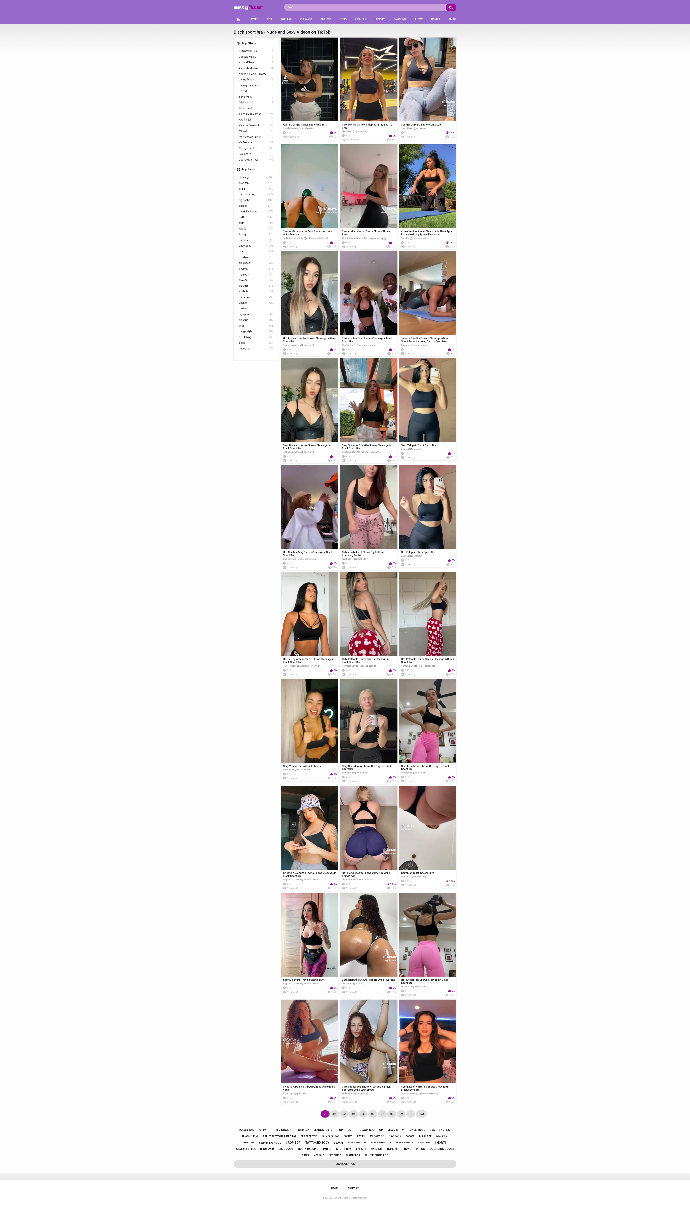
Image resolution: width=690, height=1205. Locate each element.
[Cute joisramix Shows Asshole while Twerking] (368, 935)
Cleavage (306, 19)
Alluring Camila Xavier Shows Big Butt (305, 124)
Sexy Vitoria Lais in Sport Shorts (302, 766)
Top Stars (249, 43)
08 (391, 1114)
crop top (256, 183)
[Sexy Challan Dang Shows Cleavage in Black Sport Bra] (368, 293)
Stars (254, 19)
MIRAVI (256, 131)
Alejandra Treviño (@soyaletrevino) (301, 879)
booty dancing (308, 1149)
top (340, 1130)
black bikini (250, 1136)
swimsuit (377, 1149)
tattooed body (317, 1142)
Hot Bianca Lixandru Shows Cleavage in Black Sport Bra (309, 340)
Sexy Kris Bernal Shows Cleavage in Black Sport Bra (425, 768)
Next (421, 1114)
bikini (256, 188)
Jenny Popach (256, 79)
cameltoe (256, 297)
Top (269, 19)
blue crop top (357, 1142)
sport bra (343, 1149)
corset (410, 1136)
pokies (256, 308)
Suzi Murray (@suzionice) (355, 772)
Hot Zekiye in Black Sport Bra (418, 552)
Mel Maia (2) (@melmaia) (354, 131)
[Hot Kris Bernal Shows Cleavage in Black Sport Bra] (427, 935)
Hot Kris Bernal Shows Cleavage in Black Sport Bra (424, 981)
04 (353, 1114)
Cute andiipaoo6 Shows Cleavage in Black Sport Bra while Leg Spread (366, 1088)
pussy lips (256, 348)
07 (382, 1114)
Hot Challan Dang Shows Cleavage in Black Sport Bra (308, 554)
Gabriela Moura (256, 56)
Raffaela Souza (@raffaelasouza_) (360, 666)
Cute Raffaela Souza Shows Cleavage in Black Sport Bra (365, 661)
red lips (392, 1149)
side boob (256, 262)
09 (401, 1114)
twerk (256, 228)
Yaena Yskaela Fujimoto (256, 74)
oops (256, 342)
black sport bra (245, 1149)
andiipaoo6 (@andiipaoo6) (355, 1093)
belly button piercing (279, 1136)
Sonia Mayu (256, 96)
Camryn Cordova (256, 148)
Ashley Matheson (256, 68)
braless (256, 280)
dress (420, 1149)
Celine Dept (256, 108)
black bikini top (381, 1142)
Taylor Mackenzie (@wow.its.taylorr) (301, 666)
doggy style (256, 331)
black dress (246, 1130)
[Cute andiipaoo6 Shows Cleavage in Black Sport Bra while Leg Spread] (368, 1041)
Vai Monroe (256, 142)
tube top (248, 1142)
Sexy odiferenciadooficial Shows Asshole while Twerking (307, 233)
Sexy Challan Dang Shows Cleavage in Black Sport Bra (367, 340)
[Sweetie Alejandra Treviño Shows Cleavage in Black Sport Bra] (309, 828)
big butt (256, 285)
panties (256, 240)
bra (256, 251)
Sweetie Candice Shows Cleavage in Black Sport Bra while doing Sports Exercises (425, 340)
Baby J (256, 91)
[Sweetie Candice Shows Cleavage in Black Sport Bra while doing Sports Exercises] (427, 293)
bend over (256, 257)
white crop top (376, 1155)
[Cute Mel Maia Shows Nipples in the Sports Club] (368, 79)
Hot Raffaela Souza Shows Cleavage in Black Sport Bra (427, 661)
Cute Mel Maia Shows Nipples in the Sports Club (367, 126)
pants (327, 1149)
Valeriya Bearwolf (256, 125)
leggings (256, 274)
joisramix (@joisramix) (353, 983)
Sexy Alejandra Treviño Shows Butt (303, 979)
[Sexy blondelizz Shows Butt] (427, 828)
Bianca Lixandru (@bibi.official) (298, 345)
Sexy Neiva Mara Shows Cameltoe (421, 124)
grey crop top (396, 1130)
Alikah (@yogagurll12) (294, 1093)
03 (344, 1114)
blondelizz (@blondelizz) (413, 876)
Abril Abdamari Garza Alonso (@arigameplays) (365, 238)
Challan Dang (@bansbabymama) (359, 345)
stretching (256, 337)
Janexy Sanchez (256, 85)
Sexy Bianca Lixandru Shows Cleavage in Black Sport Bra (306, 447)
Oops (343, 19)
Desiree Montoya (256, 159)
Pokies (435, 19)
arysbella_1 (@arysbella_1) (355, 559)
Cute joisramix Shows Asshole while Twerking (368, 979)
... (411, 1114)
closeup (256, 320)
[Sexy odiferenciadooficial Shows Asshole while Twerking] (309, 186)
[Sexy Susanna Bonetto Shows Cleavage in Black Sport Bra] (368, 400)
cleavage (256, 177)
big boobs (256, 200)
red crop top (309, 1136)
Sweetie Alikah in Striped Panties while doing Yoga (309, 1088)
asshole (256, 291)
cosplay (256, 268)
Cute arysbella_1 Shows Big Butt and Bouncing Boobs (363, 554)
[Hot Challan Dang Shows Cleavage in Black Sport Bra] (309, 507)
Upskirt (379, 19)
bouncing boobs (256, 211)
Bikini (452, 19)
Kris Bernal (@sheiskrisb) (413, 772)
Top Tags (248, 169)
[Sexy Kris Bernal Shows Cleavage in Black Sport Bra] (427, 721)
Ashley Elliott (256, 62)
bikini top (353, 1155)
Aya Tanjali (256, 119)
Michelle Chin (256, 102)
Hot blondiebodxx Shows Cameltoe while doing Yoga (366, 874)
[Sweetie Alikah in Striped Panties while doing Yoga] (309, 1041)
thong (256, 234)
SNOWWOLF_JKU (256, 51)
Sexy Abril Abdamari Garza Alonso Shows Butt (366, 233)
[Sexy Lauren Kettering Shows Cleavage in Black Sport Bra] (427, 1041)
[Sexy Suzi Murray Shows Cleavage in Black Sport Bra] (368, 721)
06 (372, 1114)
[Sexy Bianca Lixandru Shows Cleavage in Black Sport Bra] (309, 400)
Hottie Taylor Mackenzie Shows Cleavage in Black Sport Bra (308, 661)
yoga (256, 325)
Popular (286, 19)
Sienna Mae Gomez (256, 113)
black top (425, 1136)
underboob (256, 245)
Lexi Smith (256, 153)
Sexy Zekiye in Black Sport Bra (418, 445)
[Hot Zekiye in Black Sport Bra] (427, 507)
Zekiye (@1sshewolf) (411, 449)
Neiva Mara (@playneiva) (413, 128)
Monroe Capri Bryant (256, 136)
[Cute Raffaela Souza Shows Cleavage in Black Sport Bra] (368, 614)
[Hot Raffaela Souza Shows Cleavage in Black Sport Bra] (427, 614)
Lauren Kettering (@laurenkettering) (419, 1093)
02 (334, 1114)
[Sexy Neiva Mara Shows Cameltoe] (427, 79)
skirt (256, 222)
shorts (256, 205)
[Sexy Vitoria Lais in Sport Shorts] (309, 721)
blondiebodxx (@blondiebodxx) (357, 879)
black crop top (371, 1130)
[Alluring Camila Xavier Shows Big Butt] (309, 79)
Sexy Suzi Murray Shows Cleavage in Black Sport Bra (366, 768)
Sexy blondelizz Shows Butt (417, 873)
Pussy (419, 19)
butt (256, 217)
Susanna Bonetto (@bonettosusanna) (361, 452)
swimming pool (270, 1142)
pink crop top (330, 1136)
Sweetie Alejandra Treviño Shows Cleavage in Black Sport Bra (309, 874)
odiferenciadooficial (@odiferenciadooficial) (305, 238)
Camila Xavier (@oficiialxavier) (298, 128)
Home (238, 19)
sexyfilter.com (341, 1198)
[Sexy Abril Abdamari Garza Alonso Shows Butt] (368, 186)
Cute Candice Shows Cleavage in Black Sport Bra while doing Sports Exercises (427, 233)
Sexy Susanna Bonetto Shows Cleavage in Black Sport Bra (366, 447)
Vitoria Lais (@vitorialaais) (296, 769)
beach (338, 1142)
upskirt (256, 302)
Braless (326, 19)
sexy (262, 1130)
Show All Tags (345, 1163)
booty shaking (256, 194)
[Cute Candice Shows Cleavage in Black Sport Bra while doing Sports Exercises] (427, 186)
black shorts (405, 1142)
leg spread (256, 314)
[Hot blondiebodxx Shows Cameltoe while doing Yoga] (368, 828)
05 (363, 1114)
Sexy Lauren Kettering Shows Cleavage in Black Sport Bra (425, 1088)
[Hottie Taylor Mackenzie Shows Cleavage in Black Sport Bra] (309, 614)
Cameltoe (400, 19)
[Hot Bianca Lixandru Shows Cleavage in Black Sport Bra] (309, 293)
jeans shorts (323, 1129)
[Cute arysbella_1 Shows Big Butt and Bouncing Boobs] (368, 507)
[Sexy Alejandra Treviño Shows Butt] (309, 935)
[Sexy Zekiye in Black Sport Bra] (427, 400)
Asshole (360, 19)
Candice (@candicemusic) (414, 238)
